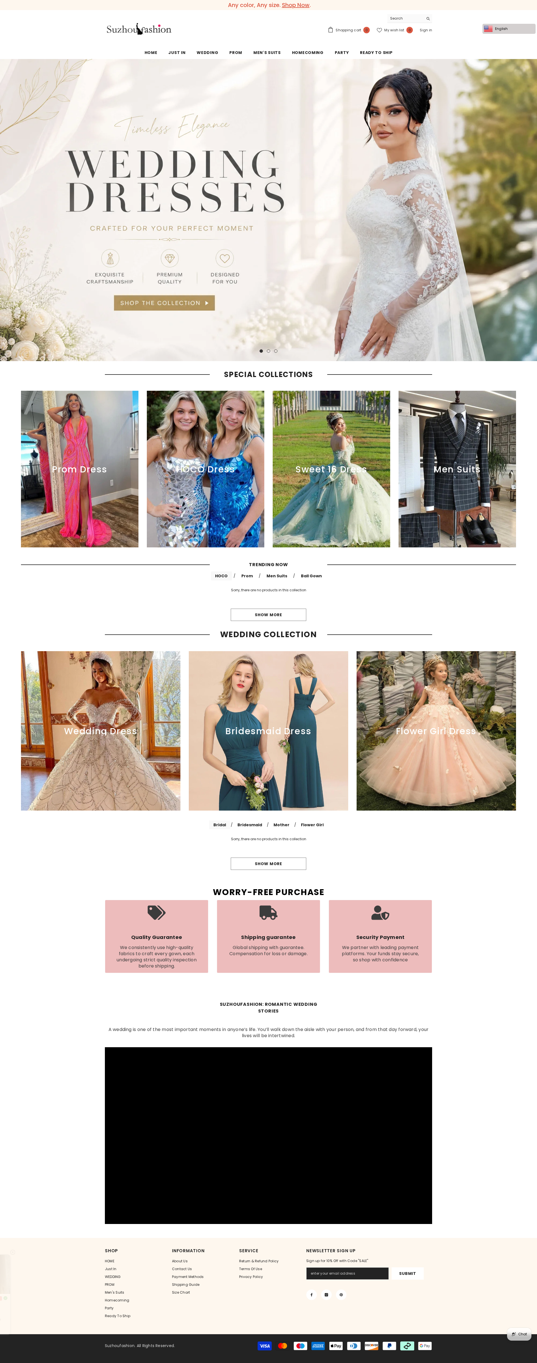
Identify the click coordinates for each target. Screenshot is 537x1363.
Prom (247, 576)
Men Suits (277, 576)
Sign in (426, 30)
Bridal (219, 825)
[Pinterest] (341, 1294)
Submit (407, 1273)
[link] (156, 936)
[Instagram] (326, 1294)
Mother (281, 825)
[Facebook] (311, 1294)
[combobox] (405, 18)
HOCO (221, 576)
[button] (5, 210)
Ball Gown (311, 576)
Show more (268, 615)
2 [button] (268, 351)
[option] (268, 5)
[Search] (409, 18)
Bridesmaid (249, 825)
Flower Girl (312, 825)
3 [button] (275, 351)
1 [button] (261, 351)
